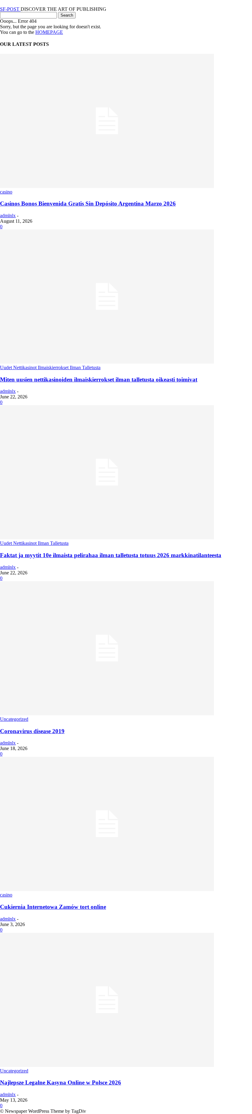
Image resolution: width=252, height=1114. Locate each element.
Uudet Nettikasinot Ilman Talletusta (34, 543)
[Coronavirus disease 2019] (107, 713)
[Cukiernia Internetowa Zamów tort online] (107, 889)
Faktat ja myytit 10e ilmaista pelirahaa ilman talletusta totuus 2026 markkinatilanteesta (110, 555)
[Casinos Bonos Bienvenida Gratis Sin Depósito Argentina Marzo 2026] (107, 186)
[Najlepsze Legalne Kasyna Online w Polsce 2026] (107, 1065)
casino (6, 191)
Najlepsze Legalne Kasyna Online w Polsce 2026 (60, 1082)
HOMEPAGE (49, 32)
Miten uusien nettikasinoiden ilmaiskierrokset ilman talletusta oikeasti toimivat (98, 379)
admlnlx (8, 215)
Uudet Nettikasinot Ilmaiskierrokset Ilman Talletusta (50, 367)
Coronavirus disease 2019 (32, 731)
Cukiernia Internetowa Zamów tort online (53, 907)
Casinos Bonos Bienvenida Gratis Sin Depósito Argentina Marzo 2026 (88, 203)
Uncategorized (14, 719)
